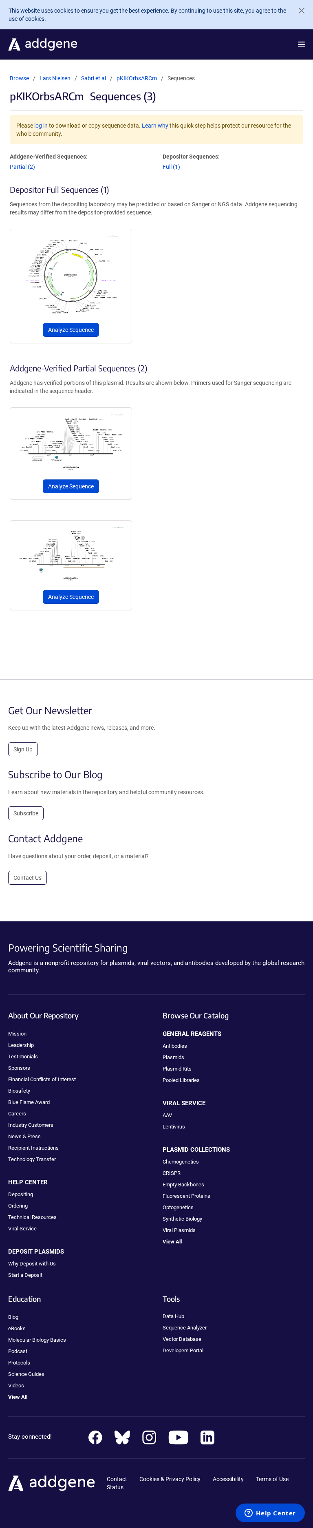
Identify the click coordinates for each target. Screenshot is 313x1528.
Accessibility (228, 1479)
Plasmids (173, 1057)
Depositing (20, 1194)
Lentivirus (174, 1127)
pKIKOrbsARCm (137, 78)
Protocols (19, 1363)
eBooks (17, 1328)
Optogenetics (178, 1207)
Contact (117, 1479)
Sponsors (19, 1068)
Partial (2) (22, 166)
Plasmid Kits (177, 1069)
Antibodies (175, 1046)
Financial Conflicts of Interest (42, 1079)
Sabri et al (94, 78)
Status (115, 1487)
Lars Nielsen (55, 78)
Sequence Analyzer (185, 1328)
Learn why (155, 125)
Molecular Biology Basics (37, 1340)
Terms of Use (272, 1479)
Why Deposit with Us (32, 1264)
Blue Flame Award (29, 1102)
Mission (17, 1034)
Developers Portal (183, 1350)
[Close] (298, 10)
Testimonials (23, 1056)
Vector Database (182, 1339)
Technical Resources (32, 1217)
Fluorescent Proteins (186, 1196)
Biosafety (19, 1091)
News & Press (24, 1136)
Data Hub (173, 1316)
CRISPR (172, 1173)
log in (41, 125)
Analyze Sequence (71, 330)
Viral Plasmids (179, 1230)
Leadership (21, 1045)
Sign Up (23, 749)
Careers (17, 1114)
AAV (167, 1115)
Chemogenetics (181, 1162)
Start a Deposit (25, 1275)
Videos (16, 1385)
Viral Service (22, 1228)
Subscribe (25, 813)
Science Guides (26, 1374)
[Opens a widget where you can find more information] (270, 1514)
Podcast (17, 1351)
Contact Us (27, 877)
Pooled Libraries (181, 1080)
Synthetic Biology (182, 1219)
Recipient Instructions (33, 1148)
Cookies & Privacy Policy (170, 1479)
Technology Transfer (32, 1159)
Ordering (18, 1206)
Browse (19, 78)
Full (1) (171, 166)
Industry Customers (30, 1125)
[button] (301, 44)
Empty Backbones (183, 1184)
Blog (13, 1317)
